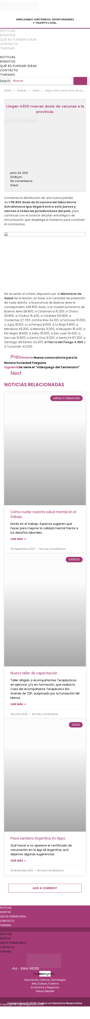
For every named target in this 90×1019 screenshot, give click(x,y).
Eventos (7, 35)
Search (5, 81)
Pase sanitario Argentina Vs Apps (37, 838)
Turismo (7, 48)
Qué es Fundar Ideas (18, 39)
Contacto (9, 44)
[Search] (80, 81)
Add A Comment (45, 888)
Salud (14, 185)
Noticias (7, 31)
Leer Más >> (18, 539)
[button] (45, 53)
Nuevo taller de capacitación (33, 673)
